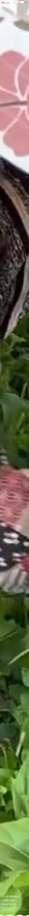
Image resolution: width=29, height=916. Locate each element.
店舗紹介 (19, 2)
